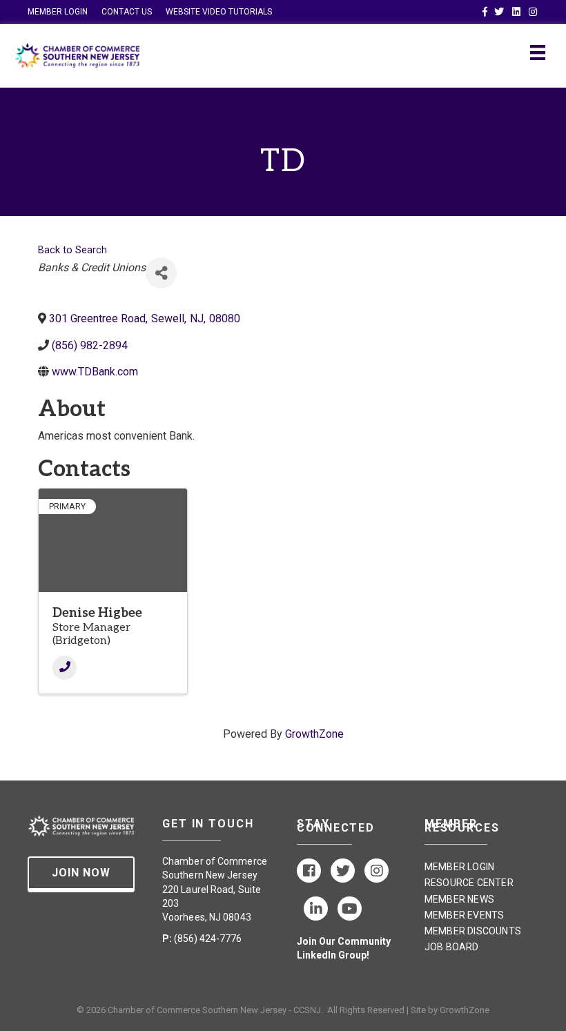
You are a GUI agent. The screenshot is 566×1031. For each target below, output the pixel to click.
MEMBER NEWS (459, 899)
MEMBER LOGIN (58, 12)
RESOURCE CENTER (469, 882)
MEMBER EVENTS (464, 915)
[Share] (161, 272)
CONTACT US (126, 12)
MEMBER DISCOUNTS (472, 930)
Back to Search (72, 250)
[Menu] (537, 52)
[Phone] (64, 668)
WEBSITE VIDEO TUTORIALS (219, 12)
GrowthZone (314, 733)
